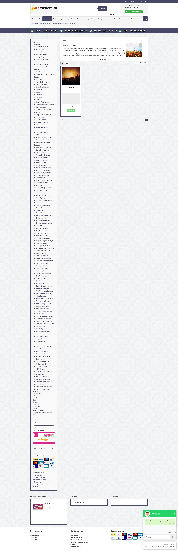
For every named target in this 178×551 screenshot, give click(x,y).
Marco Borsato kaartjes (44, 52)
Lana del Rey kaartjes (43, 173)
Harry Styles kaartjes (43, 82)
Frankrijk (39, 97)
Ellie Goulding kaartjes (43, 303)
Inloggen (133, 1)
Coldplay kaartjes (42, 152)
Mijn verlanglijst (34, 539)
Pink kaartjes (40, 283)
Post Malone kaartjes (43, 263)
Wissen (53, 448)
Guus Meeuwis (41, 107)
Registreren (142, 1)
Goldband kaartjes (42, 336)
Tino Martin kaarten (42, 243)
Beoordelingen (37, 475)
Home (32, 36)
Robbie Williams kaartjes (44, 261)
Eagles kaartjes (41, 165)
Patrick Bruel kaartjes (43, 155)
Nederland (39, 89)
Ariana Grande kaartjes (44, 215)
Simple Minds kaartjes (43, 115)
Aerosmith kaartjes (42, 288)
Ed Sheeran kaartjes (43, 135)
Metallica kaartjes (42, 256)
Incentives (113, 19)
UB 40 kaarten (41, 120)
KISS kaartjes (40, 49)
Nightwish (39, 79)
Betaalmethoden (75, 541)
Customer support (38, 484)
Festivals (56, 19)
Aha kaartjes (40, 329)
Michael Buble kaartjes (44, 180)
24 (145, 62)
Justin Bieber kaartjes (43, 168)
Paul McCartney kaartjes (44, 291)
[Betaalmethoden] (44, 463)
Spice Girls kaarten (42, 87)
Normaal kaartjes (41, 127)
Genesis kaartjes (41, 160)
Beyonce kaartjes (42, 236)
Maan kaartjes (41, 178)
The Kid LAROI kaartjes (44, 301)
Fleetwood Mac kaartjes (44, 334)
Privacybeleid (37, 482)
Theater (80, 19)
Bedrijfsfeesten (103, 19)
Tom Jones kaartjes (42, 132)
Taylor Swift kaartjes (43, 238)
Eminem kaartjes (41, 218)
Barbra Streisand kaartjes (44, 286)
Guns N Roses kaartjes (44, 293)
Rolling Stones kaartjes (44, 321)
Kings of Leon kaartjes (43, 170)
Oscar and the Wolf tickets (45, 140)
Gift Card (35, 486)
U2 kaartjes (40, 210)
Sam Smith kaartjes (42, 351)
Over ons (73, 534)
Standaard (137, 62)
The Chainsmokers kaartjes (45, 316)
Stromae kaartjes (42, 183)
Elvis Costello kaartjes (43, 319)
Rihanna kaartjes (41, 230)
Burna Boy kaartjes (42, 150)
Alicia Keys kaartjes (42, 233)
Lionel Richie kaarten (43, 306)
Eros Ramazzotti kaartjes (44, 298)
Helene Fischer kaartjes (44, 382)
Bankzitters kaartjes (43, 379)
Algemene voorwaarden (40, 479)
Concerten (47, 19)
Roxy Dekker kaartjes (43, 377)
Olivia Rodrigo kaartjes (44, 188)
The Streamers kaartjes (44, 344)
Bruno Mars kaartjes (43, 213)
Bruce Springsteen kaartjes (45, 198)
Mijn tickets (33, 537)
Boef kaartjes (40, 359)
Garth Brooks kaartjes (43, 258)
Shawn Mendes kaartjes (44, 137)
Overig (86, 19)
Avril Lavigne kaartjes (43, 157)
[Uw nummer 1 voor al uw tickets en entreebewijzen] (44, 9)
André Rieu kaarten (132, 19)
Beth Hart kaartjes (42, 309)
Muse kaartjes (41, 341)
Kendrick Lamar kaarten (44, 331)
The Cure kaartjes (42, 190)
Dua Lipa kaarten (42, 84)
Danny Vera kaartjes (43, 208)
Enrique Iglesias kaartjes (44, 223)
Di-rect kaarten (41, 374)
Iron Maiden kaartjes (43, 175)
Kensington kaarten (42, 54)
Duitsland (39, 95)
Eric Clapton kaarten (43, 62)
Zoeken (102, 9)
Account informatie (36, 534)
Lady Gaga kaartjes (42, 225)
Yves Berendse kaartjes (44, 389)
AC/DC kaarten (41, 369)
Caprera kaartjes (41, 384)
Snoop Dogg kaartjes (43, 57)
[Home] (32, 19)
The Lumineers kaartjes (44, 311)
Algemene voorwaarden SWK (41, 481)
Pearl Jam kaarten (42, 64)
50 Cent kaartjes (41, 364)
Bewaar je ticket (49, 503)
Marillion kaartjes (41, 366)
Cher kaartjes (40, 281)
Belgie (38, 92)
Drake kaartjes (41, 253)
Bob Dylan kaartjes (42, 266)
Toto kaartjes (40, 117)
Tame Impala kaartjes (43, 193)
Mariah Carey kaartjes (43, 273)
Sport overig (64, 19)
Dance (73, 19)
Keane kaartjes (41, 314)
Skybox (93, 19)
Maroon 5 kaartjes (42, 228)
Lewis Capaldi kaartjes (43, 349)
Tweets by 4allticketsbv (80, 502)
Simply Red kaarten (42, 102)
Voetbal (38, 19)
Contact (126, 1)
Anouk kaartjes (41, 163)
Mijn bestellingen (35, 535)
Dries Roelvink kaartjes (44, 387)
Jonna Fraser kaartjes (43, 356)
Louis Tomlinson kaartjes (44, 130)
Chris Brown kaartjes (43, 354)
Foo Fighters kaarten (43, 246)
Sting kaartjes (40, 185)
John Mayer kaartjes (43, 220)
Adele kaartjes (41, 296)
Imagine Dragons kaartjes (44, 241)
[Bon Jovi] (71, 76)
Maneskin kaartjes (42, 326)
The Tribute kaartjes (43, 361)
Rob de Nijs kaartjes (43, 205)
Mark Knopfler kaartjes (44, 271)
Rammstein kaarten (42, 47)
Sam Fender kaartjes (43, 195)
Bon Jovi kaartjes (48, 36)
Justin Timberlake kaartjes (45, 248)
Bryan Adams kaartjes (43, 147)
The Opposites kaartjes (44, 346)
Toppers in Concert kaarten (40, 23)
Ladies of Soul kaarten (43, 59)
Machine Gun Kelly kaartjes (45, 324)
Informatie (71, 110)
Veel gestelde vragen (39, 477)
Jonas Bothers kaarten (43, 251)
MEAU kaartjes (41, 278)
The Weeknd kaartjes (43, 72)
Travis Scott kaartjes (43, 371)
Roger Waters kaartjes (44, 339)
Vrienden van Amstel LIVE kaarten (63, 23)
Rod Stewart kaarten (43, 268)
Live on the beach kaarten (45, 105)
